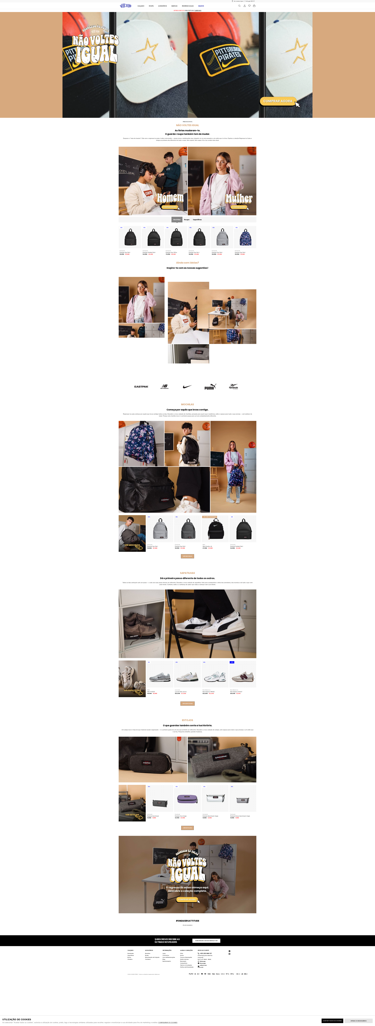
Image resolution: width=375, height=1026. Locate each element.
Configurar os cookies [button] (167, 1022)
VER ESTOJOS (187, 828)
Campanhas (183, 963)
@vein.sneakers (187, 925)
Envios (182, 955)
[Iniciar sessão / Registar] (244, 6)
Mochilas (177, 220)
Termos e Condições (186, 965)
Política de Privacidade (186, 967)
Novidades (131, 953)
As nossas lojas (238, 1)
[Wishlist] (249, 5)
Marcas (174, 6)
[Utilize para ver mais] (153, 181)
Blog (164, 959)
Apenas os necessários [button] (359, 1021)
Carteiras (148, 959)
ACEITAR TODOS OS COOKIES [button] (332, 1021)
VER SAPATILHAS (187, 703)
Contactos (166, 955)
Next (253, 678)
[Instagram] (229, 953)
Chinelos (130, 959)
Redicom (157, 974)
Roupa (186, 220)
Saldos (201, 6)
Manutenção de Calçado (152, 957)
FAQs (181, 953)
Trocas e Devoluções (186, 957)
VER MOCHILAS (187, 556)
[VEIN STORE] (125, 5)
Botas (129, 957)
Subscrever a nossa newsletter (206, 941)
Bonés (147, 955)
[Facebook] (229, 950)
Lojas (164, 953)
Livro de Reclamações (169, 957)
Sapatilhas (197, 220)
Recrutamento (167, 961)
